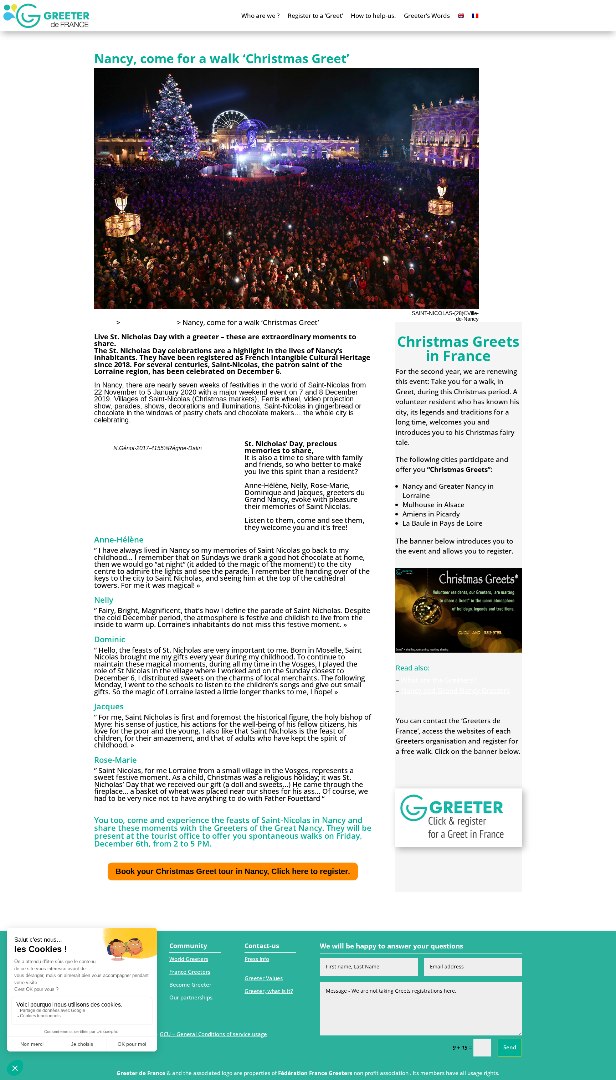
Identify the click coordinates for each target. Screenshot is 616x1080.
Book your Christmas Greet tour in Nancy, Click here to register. (232, 871)
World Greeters (188, 958)
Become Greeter (190, 984)
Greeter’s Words (427, 15)
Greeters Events (148, 322)
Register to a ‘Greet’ (315, 15)
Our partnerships (190, 997)
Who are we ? (260, 15)
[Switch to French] (475, 15)
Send (509, 1047)
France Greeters (189, 971)
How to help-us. (373, 15)
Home (104, 322)
